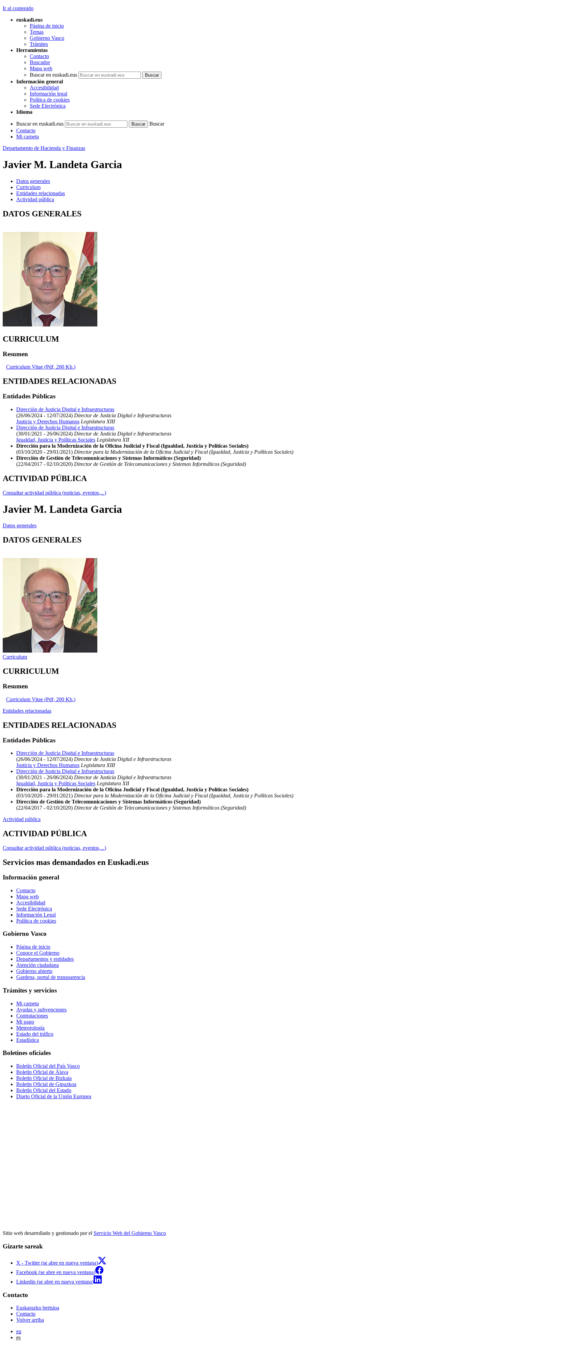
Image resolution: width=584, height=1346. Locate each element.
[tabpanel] (292, 268)
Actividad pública (22, 819)
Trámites (39, 44)
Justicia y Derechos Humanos (47, 421)
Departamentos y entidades (45, 959)
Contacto (39, 56)
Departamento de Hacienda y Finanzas (44, 148)
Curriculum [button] (28, 187)
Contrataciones (32, 1016)
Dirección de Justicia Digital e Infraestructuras (65, 409)
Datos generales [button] (33, 181)
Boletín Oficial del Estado (43, 1090)
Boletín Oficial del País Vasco (48, 1066)
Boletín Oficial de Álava (42, 1072)
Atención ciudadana (37, 965)
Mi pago (25, 1022)
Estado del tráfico (34, 1034)
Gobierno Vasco (47, 38)
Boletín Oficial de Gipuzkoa (46, 1084)
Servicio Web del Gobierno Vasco (130, 1233)
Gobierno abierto (34, 971)
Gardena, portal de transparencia (50, 977)
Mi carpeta (27, 136)
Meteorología (30, 1028)
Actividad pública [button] (35, 199)
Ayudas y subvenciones (41, 1009)
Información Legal (36, 915)
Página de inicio (47, 26)
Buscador (40, 62)
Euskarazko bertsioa (37, 1308)
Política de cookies (50, 100)
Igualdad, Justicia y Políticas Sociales (55, 440)
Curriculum (15, 657)
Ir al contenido (18, 8)
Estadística (27, 1040)
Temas (37, 32)
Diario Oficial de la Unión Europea (53, 1096)
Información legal (48, 94)
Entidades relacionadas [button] (40, 193)
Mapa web (41, 68)
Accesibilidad (44, 87)
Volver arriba (30, 1320)
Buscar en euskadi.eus (53, 75)
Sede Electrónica (48, 106)
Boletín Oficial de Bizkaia (44, 1078)
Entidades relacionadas (27, 711)
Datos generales (19, 525)
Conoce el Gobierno (37, 953)
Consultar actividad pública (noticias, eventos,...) (54, 493)
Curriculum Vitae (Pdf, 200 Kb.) (40, 367)
